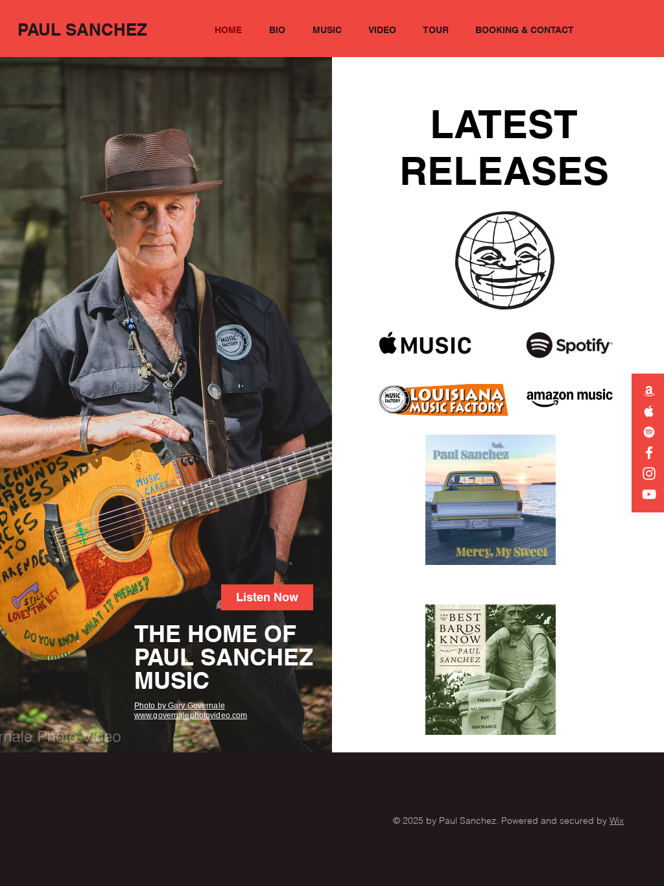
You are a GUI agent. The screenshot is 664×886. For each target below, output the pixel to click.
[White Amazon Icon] (649, 390)
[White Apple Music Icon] (649, 411)
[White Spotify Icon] (649, 432)
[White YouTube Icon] (649, 494)
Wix (617, 820)
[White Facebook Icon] (649, 452)
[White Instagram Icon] (649, 473)
